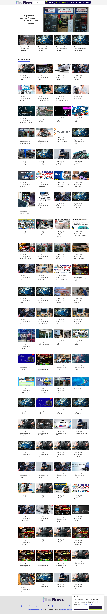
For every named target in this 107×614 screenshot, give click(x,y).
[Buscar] (46, 2)
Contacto (73, 2)
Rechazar (81, 608)
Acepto (95, 608)
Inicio (51, 2)
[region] (88, 602)
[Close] (102, 596)
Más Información (89, 604)
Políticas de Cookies (28, 606)
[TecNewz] (24, 2)
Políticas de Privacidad (43, 606)
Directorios (62, 2)
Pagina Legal (84, 2)
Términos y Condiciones (61, 606)
